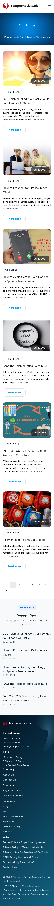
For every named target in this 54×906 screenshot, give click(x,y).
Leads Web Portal (13, 795)
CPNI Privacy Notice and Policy (20, 857)
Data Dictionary (11, 826)
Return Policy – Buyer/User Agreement (25, 842)
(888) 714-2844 (11, 738)
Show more (39, 119)
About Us (8, 774)
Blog (5, 806)
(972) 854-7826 (12, 742)
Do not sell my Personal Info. (19, 862)
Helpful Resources (13, 816)
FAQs (6, 811)
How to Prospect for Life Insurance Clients (25, 652)
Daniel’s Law (10, 867)
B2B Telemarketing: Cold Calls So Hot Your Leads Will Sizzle (27, 636)
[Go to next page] (6, 590)
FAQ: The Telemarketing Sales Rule (25, 684)
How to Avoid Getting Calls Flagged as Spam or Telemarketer (26, 669)
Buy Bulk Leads (11, 790)
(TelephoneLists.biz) (13, 890)
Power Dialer (10, 821)
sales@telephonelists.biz (17, 746)
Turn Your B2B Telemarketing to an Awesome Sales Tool (25, 698)
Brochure (8, 831)
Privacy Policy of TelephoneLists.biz (23, 847)
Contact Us (9, 779)
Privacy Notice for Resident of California (25, 852)
